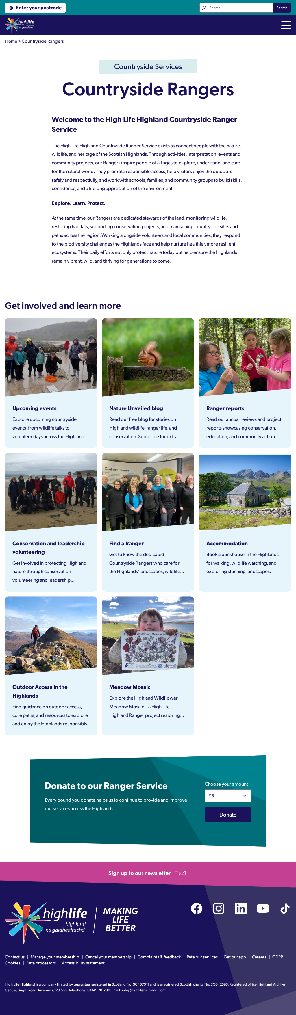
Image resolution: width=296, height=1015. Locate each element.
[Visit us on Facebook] (196, 908)
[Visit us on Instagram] (218, 908)
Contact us (15, 956)
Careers (259, 956)
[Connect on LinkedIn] (241, 908)
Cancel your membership (108, 956)
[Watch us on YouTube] (263, 908)
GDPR (277, 956)
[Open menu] (286, 25)
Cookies (12, 962)
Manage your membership (55, 956)
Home (11, 41)
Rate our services (202, 956)
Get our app (235, 956)
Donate (227, 814)
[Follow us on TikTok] (285, 908)
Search (282, 7)
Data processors (41, 962)
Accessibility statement (83, 962)
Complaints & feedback (159, 956)
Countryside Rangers (43, 41)
